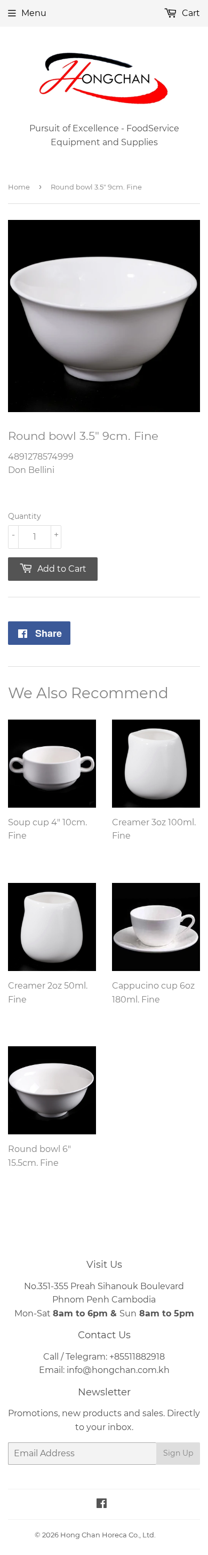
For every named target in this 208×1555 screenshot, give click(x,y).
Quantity (24, 516)
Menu (33, 13)
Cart (190, 13)
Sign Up (178, 1453)
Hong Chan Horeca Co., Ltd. (108, 1534)
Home (19, 187)
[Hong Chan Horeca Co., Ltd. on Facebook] (101, 1504)
